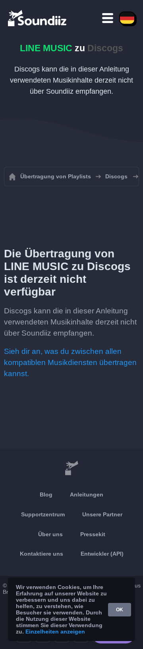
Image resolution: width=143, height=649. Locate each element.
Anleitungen (86, 494)
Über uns (50, 534)
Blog (46, 494)
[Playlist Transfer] (38, 18)
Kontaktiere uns (41, 553)
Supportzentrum (43, 514)
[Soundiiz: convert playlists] (71, 468)
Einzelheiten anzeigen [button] (55, 631)
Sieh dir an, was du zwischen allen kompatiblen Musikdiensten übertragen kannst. (70, 362)
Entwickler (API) (102, 553)
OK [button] (119, 609)
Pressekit (92, 534)
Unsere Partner (102, 514)
